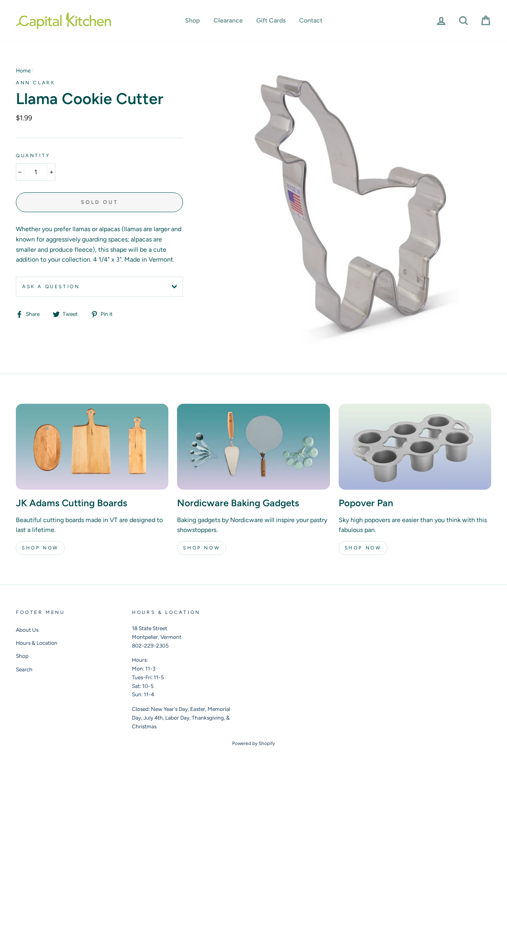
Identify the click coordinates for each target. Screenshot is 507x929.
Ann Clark (35, 82)
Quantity (33, 155)
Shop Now (40, 548)
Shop (192, 20)
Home (23, 70)
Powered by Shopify (253, 743)
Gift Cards (271, 20)
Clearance (228, 20)
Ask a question (51, 286)
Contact (310, 20)
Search (24, 669)
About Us (27, 630)
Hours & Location (36, 643)
